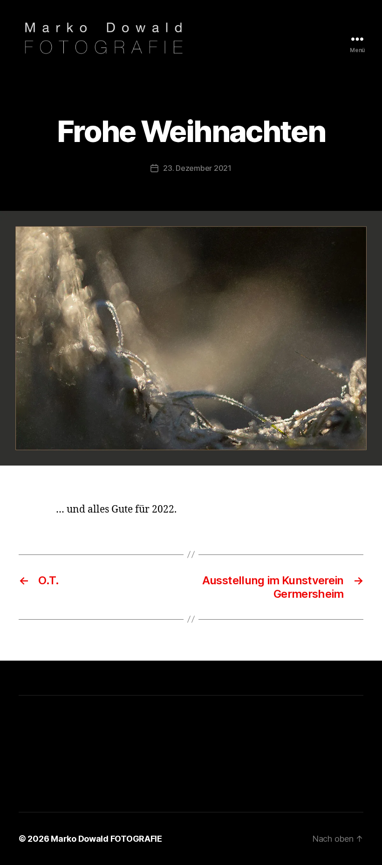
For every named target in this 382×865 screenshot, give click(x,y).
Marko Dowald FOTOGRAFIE (106, 839)
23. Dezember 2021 (197, 168)
